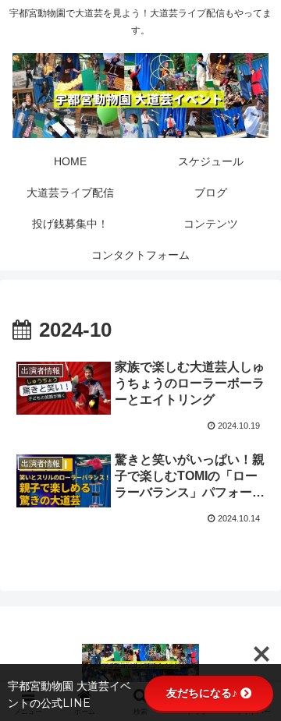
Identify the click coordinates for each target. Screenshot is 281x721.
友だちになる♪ (201, 693)
